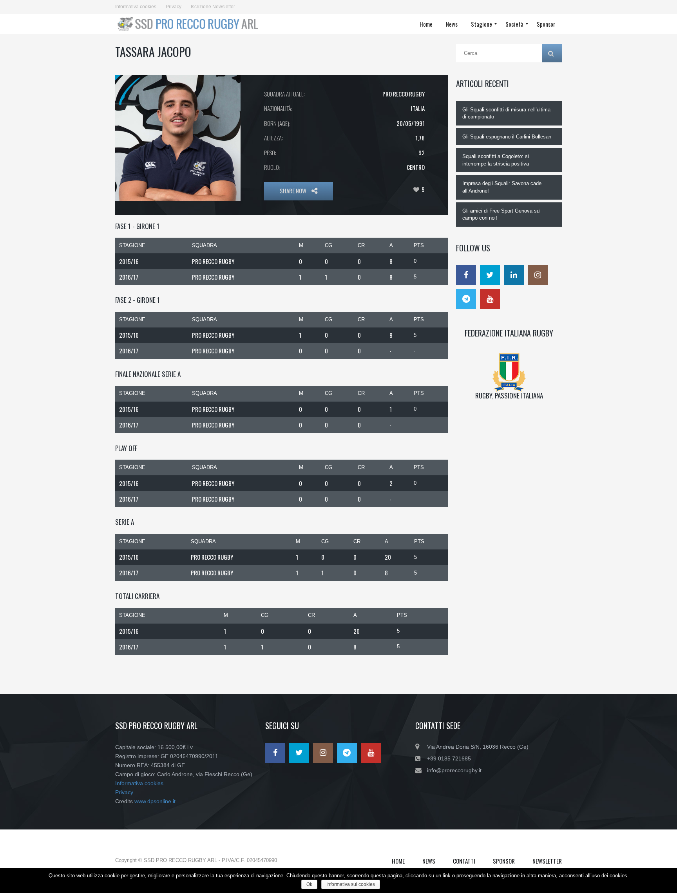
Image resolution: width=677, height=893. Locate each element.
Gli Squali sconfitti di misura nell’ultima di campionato (506, 113)
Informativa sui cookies (350, 884)
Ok (309, 884)
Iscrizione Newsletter (213, 6)
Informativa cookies (135, 6)
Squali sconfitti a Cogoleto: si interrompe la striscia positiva (495, 160)
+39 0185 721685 (449, 758)
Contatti (464, 861)
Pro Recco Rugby (403, 93)
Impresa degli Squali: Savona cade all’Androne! (501, 187)
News (428, 861)
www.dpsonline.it (155, 801)
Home (398, 861)
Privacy (173, 6)
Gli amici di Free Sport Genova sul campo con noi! (501, 214)
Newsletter (547, 861)
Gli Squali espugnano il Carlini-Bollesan (506, 137)
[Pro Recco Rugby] (190, 24)
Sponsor (504, 861)
